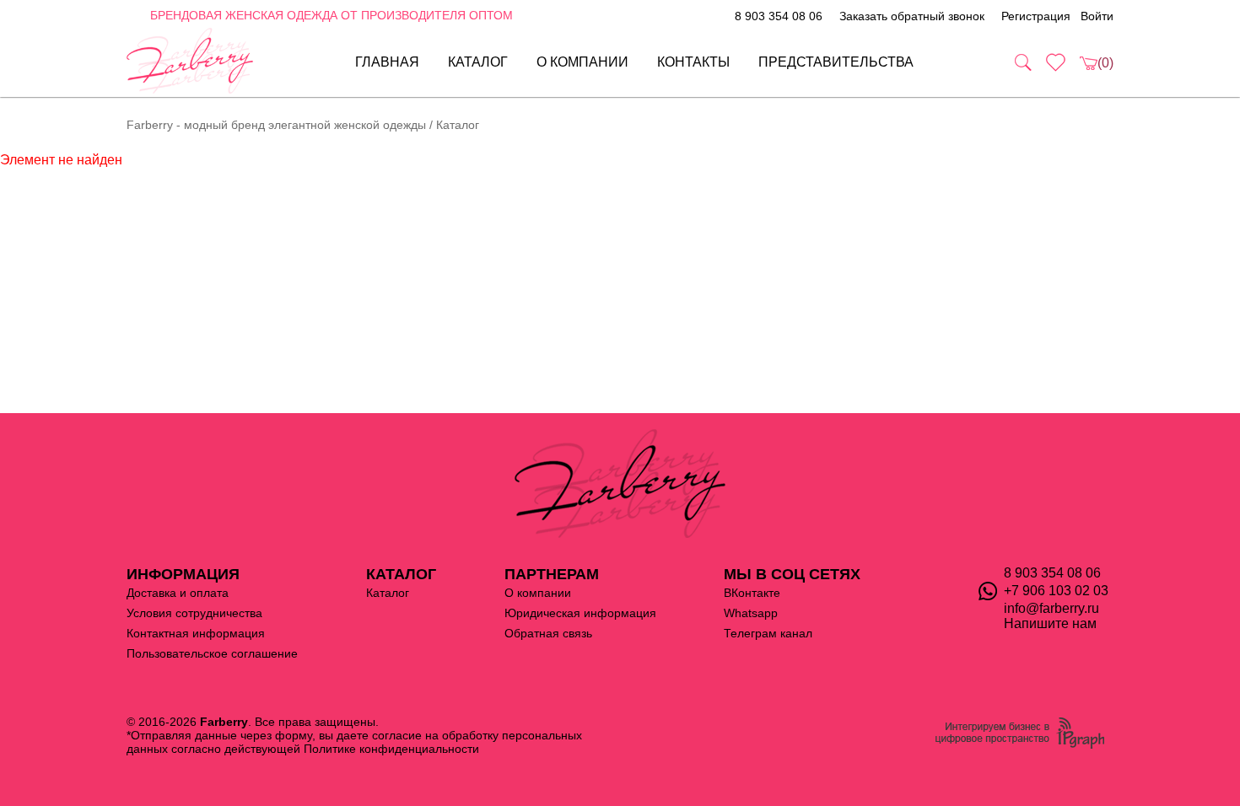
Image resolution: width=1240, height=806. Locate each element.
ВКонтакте (752, 592)
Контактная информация (196, 633)
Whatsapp (751, 613)
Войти (1097, 16)
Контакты (693, 62)
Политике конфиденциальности (391, 748)
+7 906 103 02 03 (1056, 590)
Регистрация (1035, 16)
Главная (387, 62)
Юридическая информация (580, 613)
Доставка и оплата (178, 592)
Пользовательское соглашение (212, 653)
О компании (582, 62)
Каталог (478, 62)
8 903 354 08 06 (778, 16)
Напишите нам (1050, 623)
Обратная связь (548, 633)
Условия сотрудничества (194, 613)
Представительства (836, 62)
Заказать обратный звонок (911, 16)
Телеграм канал (768, 633)
